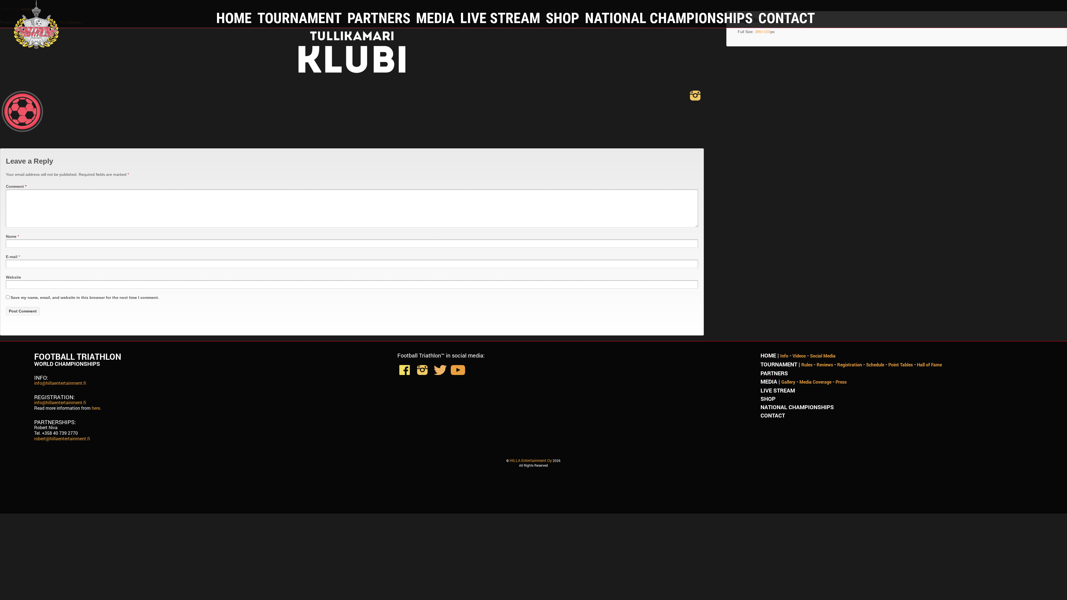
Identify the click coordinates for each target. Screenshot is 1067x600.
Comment (16, 186)
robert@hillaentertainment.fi (62, 438)
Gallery (788, 382)
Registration (849, 365)
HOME (234, 17)
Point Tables (900, 365)
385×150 (763, 31)
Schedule (875, 365)
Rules (806, 365)
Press (841, 382)
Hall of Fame (929, 365)
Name (11, 236)
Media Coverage (815, 382)
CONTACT (786, 17)
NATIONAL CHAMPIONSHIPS (669, 17)
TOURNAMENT (299, 17)
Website (13, 277)
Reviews (825, 365)
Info (784, 356)
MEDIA (435, 17)
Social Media (823, 356)
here (96, 408)
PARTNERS (378, 17)
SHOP (562, 17)
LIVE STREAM (500, 17)
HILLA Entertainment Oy (531, 460)
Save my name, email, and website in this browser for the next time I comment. (85, 297)
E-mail (12, 256)
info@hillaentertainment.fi (60, 383)
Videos (799, 356)
